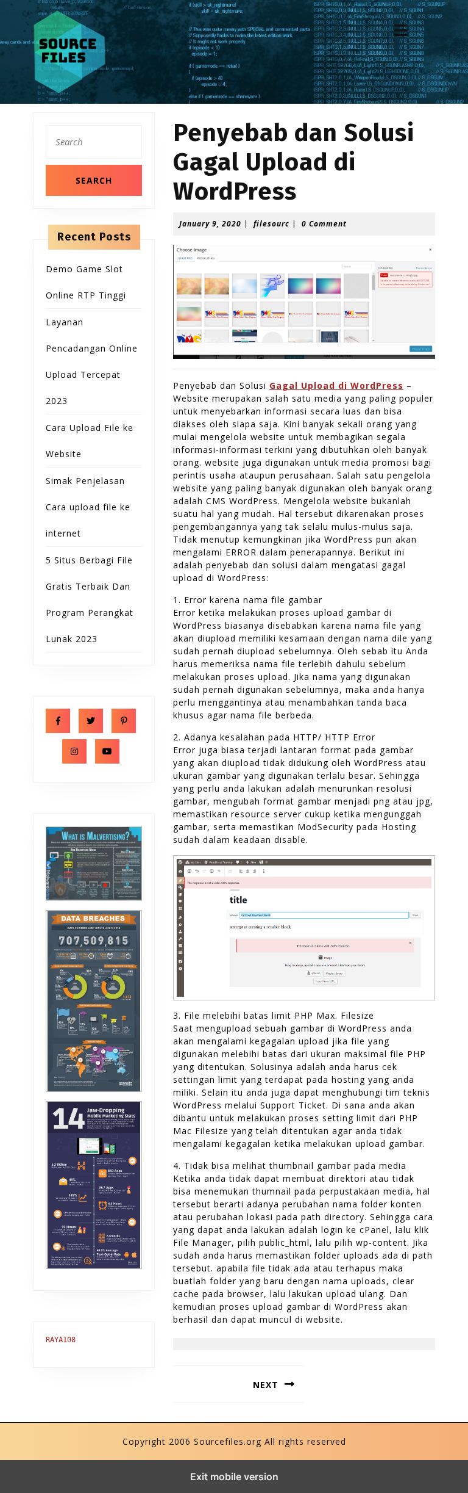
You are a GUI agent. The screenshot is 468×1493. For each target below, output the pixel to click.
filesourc (271, 224)
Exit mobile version (234, 1476)
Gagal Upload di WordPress (336, 385)
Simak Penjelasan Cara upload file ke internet (88, 507)
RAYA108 (61, 1340)
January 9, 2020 (210, 224)
